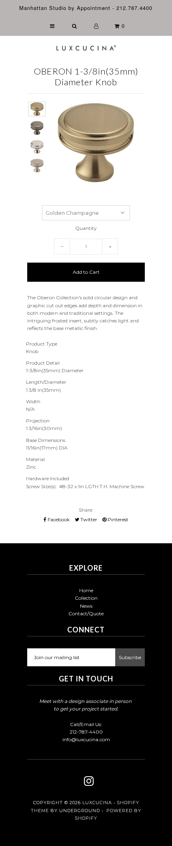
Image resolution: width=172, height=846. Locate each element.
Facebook (58, 519)
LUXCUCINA (97, 802)
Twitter (88, 519)
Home (86, 590)
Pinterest (117, 519)
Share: (86, 510)
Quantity (86, 228)
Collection (86, 598)
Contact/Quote (86, 613)
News (86, 606)
